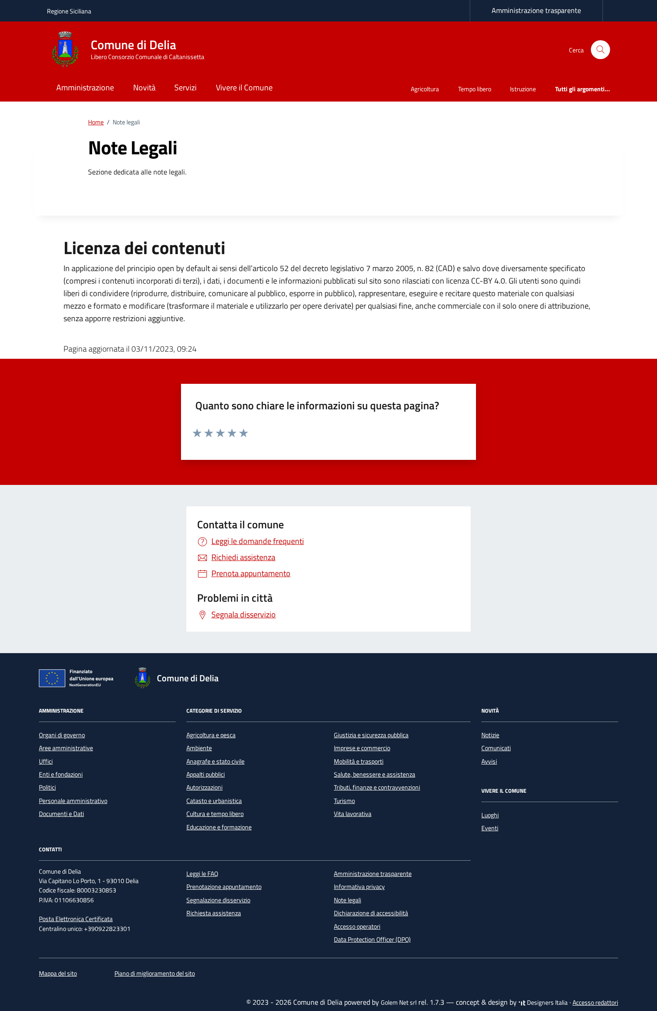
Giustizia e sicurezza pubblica (371, 735)
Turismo (344, 801)
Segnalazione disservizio (218, 900)
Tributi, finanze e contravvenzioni (377, 787)
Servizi (185, 87)
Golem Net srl (399, 1002)
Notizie (490, 735)
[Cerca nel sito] (600, 49)
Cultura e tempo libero (215, 814)
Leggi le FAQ (202, 874)
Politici (47, 787)
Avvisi (489, 761)
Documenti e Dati (61, 814)
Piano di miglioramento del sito (154, 973)
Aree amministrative (66, 748)
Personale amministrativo (73, 801)
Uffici (46, 761)
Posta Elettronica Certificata (76, 919)
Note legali (347, 900)
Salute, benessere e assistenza (374, 774)
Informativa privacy (359, 887)
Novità (144, 87)
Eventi (489, 828)
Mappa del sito (58, 973)
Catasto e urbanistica (214, 801)
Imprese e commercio (362, 748)
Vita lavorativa (352, 814)
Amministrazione (85, 87)
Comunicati (496, 748)
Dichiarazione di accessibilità (371, 913)
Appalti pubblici (205, 774)
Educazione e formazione (219, 827)
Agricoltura (425, 88)
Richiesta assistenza (213, 913)
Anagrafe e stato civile (215, 761)
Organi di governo (62, 735)
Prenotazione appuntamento (223, 887)
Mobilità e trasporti (358, 761)
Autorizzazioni (204, 787)
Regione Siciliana (69, 11)
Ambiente (199, 748)
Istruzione (523, 88)
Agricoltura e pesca (211, 735)
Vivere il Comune (244, 87)
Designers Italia (547, 1002)
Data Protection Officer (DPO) (372, 939)
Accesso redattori (595, 1002)
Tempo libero (474, 88)
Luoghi (490, 815)
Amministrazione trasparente (536, 10)
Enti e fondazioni (61, 774)
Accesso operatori (357, 926)
